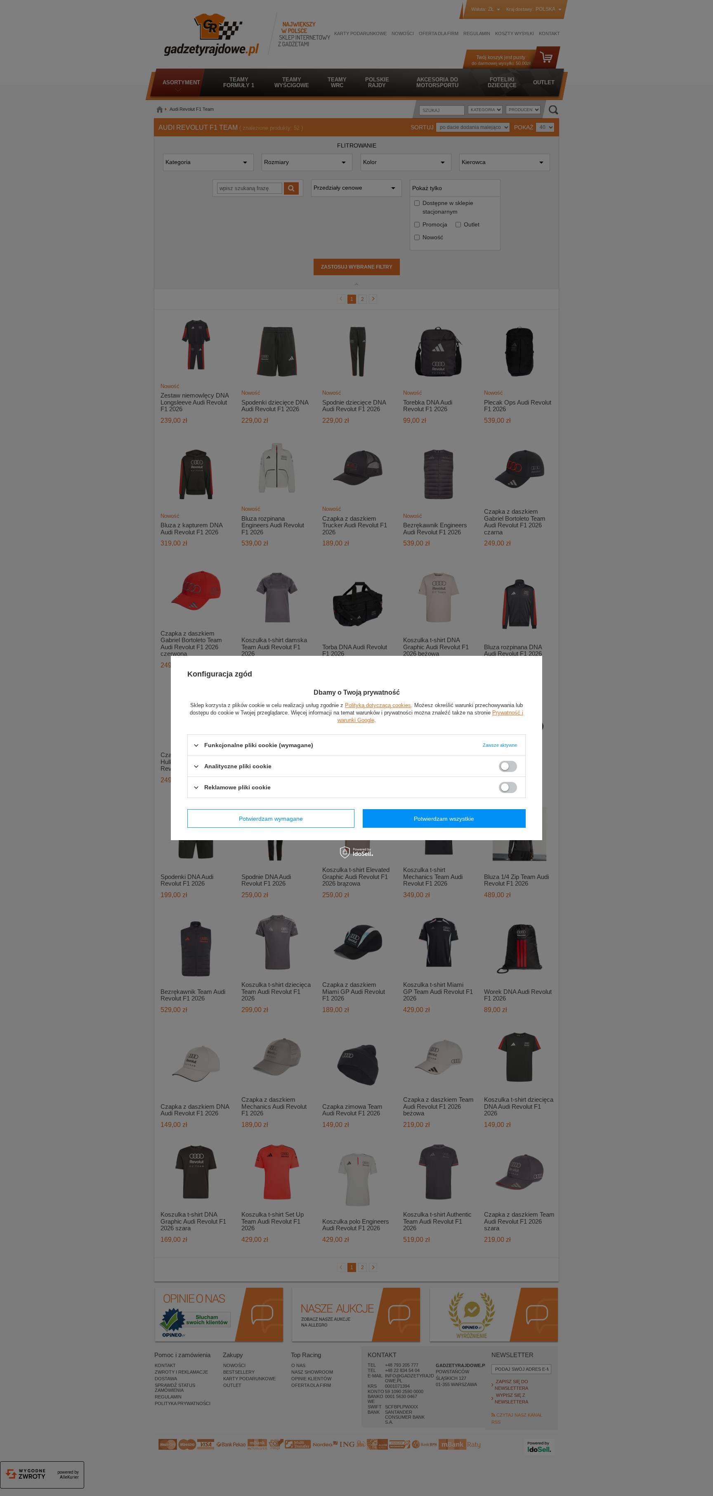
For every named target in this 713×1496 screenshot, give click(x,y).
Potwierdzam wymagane (271, 818)
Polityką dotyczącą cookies (378, 705)
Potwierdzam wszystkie (444, 818)
